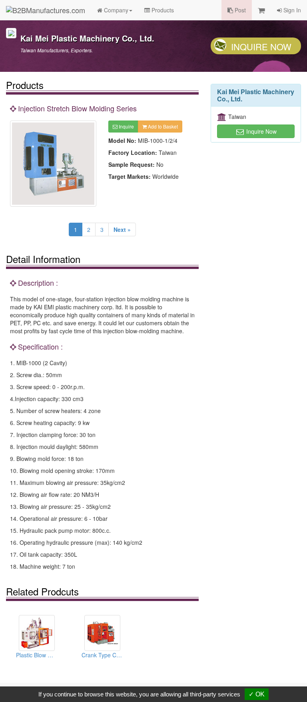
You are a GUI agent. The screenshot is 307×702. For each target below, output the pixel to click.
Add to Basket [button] (162, 126)
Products (162, 10)
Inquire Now (261, 46)
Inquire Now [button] (261, 131)
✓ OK (257, 694)
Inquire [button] (126, 126)
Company (115, 10)
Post (239, 10)
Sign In (291, 10)
